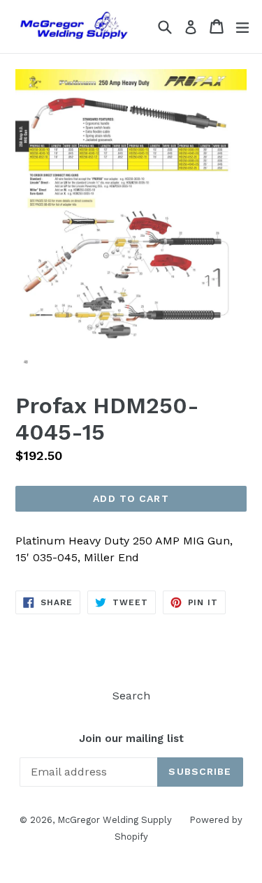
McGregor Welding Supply (114, 820)
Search (131, 695)
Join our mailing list (131, 738)
